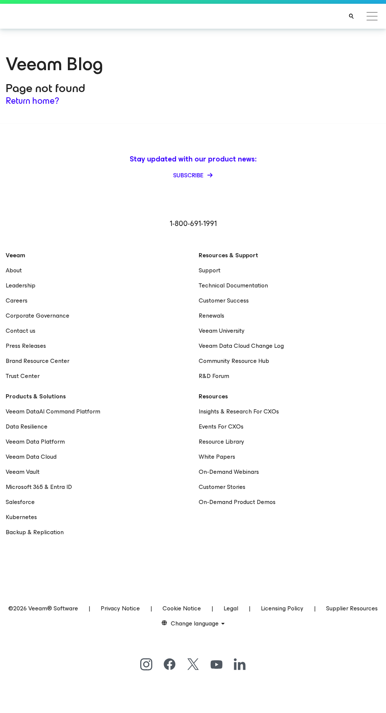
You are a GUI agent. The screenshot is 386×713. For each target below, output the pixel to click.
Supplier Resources (352, 608)
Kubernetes (21, 517)
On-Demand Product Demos (237, 502)
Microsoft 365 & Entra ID (39, 487)
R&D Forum (214, 376)
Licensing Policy (282, 608)
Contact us (20, 331)
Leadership (20, 285)
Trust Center (23, 376)
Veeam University (222, 331)
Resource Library (221, 441)
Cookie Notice (181, 608)
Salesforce (20, 502)
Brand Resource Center (37, 361)
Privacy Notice (120, 608)
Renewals (211, 315)
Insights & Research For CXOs (239, 411)
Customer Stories (222, 487)
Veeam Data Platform (35, 441)
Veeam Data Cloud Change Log (241, 346)
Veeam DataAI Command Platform (53, 411)
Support (210, 270)
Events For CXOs (221, 426)
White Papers (217, 457)
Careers (17, 300)
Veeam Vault (23, 472)
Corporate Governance (37, 315)
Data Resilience (26, 426)
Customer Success (224, 300)
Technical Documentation (233, 285)
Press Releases (26, 346)
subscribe (189, 175)
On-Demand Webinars (229, 472)
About (14, 270)
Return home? (32, 100)
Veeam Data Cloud (31, 457)
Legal (231, 608)
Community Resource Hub (234, 361)
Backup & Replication (35, 532)
